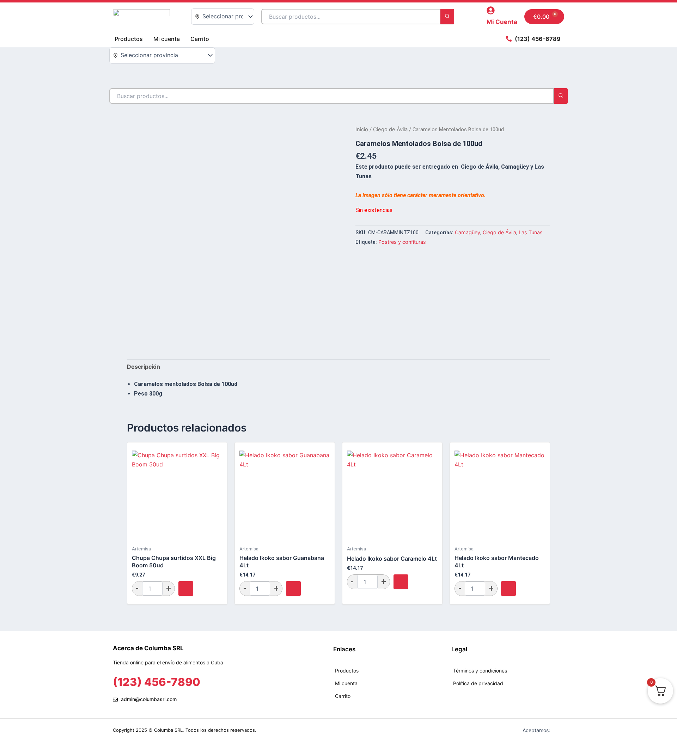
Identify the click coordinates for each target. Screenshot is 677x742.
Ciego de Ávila (390, 129)
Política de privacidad (478, 683)
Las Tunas (531, 232)
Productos (129, 38)
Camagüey (467, 232)
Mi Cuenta (502, 21)
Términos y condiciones (480, 671)
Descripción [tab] (143, 366)
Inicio (361, 129)
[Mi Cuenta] (491, 10)
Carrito (199, 38)
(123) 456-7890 (156, 681)
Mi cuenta (166, 38)
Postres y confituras (402, 242)
